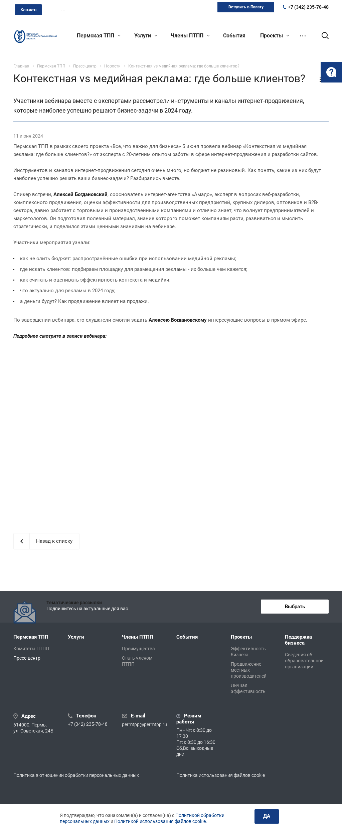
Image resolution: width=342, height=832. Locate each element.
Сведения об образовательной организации (304, 660)
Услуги (143, 35)
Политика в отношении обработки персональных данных (76, 775)
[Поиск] (322, 36)
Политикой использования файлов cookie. (160, 821)
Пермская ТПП (96, 35)
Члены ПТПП (188, 35)
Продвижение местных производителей (249, 670)
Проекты (272, 35)
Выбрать (295, 607)
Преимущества (138, 648)
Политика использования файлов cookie (220, 775)
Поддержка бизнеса (298, 640)
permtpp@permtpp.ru (144, 724)
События (234, 35)
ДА (266, 816)
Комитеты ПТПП (31, 648)
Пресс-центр (26, 658)
